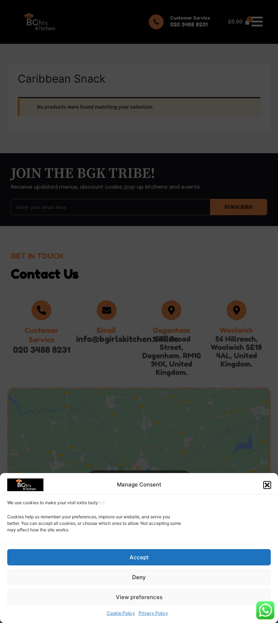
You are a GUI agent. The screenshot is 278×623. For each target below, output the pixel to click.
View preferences (139, 597)
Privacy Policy (153, 613)
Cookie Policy (121, 613)
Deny (139, 577)
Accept (139, 557)
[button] (267, 485)
